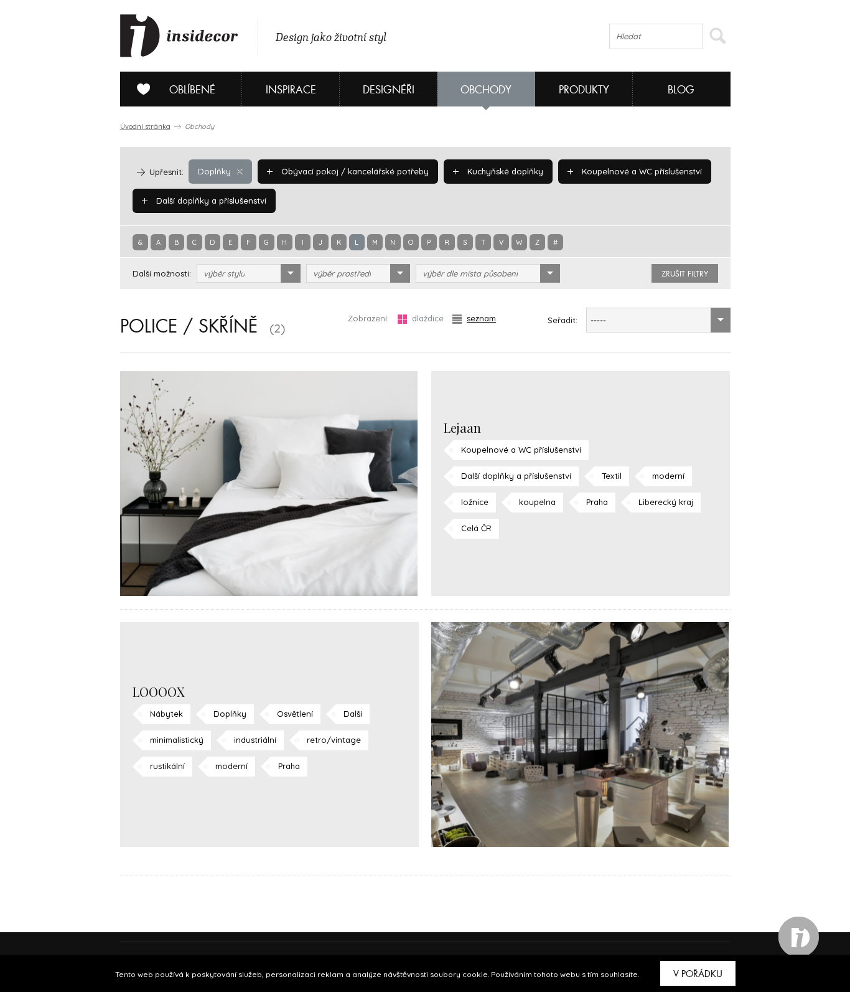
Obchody (485, 90)
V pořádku (697, 974)
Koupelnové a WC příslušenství (640, 171)
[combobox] (249, 273)
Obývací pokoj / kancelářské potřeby (354, 171)
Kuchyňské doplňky (504, 171)
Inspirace (291, 90)
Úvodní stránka (145, 126)
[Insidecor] (179, 36)
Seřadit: (562, 320)
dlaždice (428, 318)
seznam (481, 318)
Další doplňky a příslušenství (210, 200)
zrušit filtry (684, 274)
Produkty (584, 90)
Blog (681, 90)
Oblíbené (192, 90)
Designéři (388, 90)
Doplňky (214, 171)
